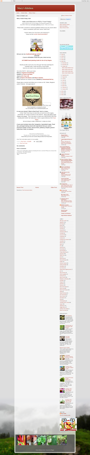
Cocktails (62, 233)
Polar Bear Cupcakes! (67, 337)
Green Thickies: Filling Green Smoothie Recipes (66, 160)
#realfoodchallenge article (33, 54)
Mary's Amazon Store (64, 27)
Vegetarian (62, 305)
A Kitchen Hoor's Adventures (65, 199)
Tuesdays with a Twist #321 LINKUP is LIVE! (69, 367)
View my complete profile (65, 415)
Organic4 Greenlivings (28, 72)
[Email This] (36, 141)
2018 (62, 56)
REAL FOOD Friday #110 (67, 69)
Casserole (62, 230)
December (64, 62)
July (63, 78)
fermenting (62, 248)
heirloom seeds (63, 263)
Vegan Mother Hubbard (66, 215)
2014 (62, 91)
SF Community (63, 294)
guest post (62, 258)
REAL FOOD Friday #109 (67, 71)
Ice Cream (62, 267)
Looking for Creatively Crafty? (67, 156)
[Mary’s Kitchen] (32, 105)
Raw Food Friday (63, 286)
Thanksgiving (62, 300)
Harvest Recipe (63, 259)
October (64, 66)
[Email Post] (34, 141)
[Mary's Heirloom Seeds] (66, 15)
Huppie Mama (64, 135)
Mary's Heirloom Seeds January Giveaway (65, 168)
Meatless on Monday (64, 278)
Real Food (62, 288)
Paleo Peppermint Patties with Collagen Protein (66, 180)
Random (61, 285)
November (64, 64)
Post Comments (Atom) (27, 190)
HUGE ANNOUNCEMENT (41, 34)
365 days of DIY (63, 220)
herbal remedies (63, 264)
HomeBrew (62, 266)
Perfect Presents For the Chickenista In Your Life (66, 175)
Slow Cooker (62, 296)
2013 (62, 92)
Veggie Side (62, 307)
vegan (61, 304)
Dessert (61, 242)
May (63, 82)
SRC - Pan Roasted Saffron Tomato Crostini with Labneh (66, 201)
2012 (62, 94)
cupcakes (62, 241)
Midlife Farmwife (65, 205)
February (64, 87)
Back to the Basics (26, 77)
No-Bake (61, 280)
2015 (62, 61)
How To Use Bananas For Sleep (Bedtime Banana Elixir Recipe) (66, 162)
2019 (62, 54)
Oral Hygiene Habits (65, 136)
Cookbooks (62, 236)
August (63, 76)
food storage (62, 250)
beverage (62, 223)
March (63, 85)
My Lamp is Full (64, 194)
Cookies (61, 237)
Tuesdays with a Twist (64, 302)
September (64, 75)
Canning (61, 228)
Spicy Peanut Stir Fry (65, 195)
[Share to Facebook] (40, 141)
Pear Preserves (68, 315)
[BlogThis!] (37, 141)
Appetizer (62, 222)
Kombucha (62, 275)
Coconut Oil (62, 234)
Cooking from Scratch (64, 239)
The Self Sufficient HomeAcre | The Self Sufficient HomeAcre (65, 147)
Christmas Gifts (63, 231)
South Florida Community (64, 211)
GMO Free (62, 255)
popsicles (62, 283)
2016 (62, 59)
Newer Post (20, 187)
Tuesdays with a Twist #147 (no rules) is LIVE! (68, 400)
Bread (61, 225)
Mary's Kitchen (25, 8)
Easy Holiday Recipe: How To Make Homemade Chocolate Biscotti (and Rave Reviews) (67, 186)
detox (61, 244)
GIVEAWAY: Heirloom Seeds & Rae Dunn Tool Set (69, 356)
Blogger (52, 450)
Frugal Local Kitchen (66, 213)
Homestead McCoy (48, 79)
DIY (60, 245)
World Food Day (63, 310)
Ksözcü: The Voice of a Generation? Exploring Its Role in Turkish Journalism (66, 142)
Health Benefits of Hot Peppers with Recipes (69, 326)
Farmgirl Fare (64, 183)
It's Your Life (25, 76)
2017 (62, 57)
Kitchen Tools (24, 12)
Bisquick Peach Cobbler (65, 347)
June (63, 80)
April (63, 83)
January (64, 89)
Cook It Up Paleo (27, 74)
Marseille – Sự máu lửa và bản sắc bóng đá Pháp (66, 150)
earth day (62, 247)
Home (18, 12)
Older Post (54, 187)
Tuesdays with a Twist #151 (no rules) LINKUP (68, 389)
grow (61, 256)
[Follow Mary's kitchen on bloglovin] (65, 19)
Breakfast (62, 226)
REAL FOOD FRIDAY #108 (67, 73)
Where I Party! (32, 12)
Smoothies (62, 297)
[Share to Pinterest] (41, 141)
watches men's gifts (64, 308)
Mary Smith (63, 413)
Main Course (62, 277)
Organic (61, 282)
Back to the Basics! (65, 166)
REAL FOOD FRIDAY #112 (67, 67)
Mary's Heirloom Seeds (65, 24)
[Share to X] (39, 141)
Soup (61, 299)
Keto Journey (62, 272)
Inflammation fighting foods (65, 269)
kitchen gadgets (63, 274)
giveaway (62, 253)
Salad (61, 291)
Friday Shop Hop (63, 252)
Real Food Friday (23, 143)
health (61, 261)
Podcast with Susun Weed (66, 191)
